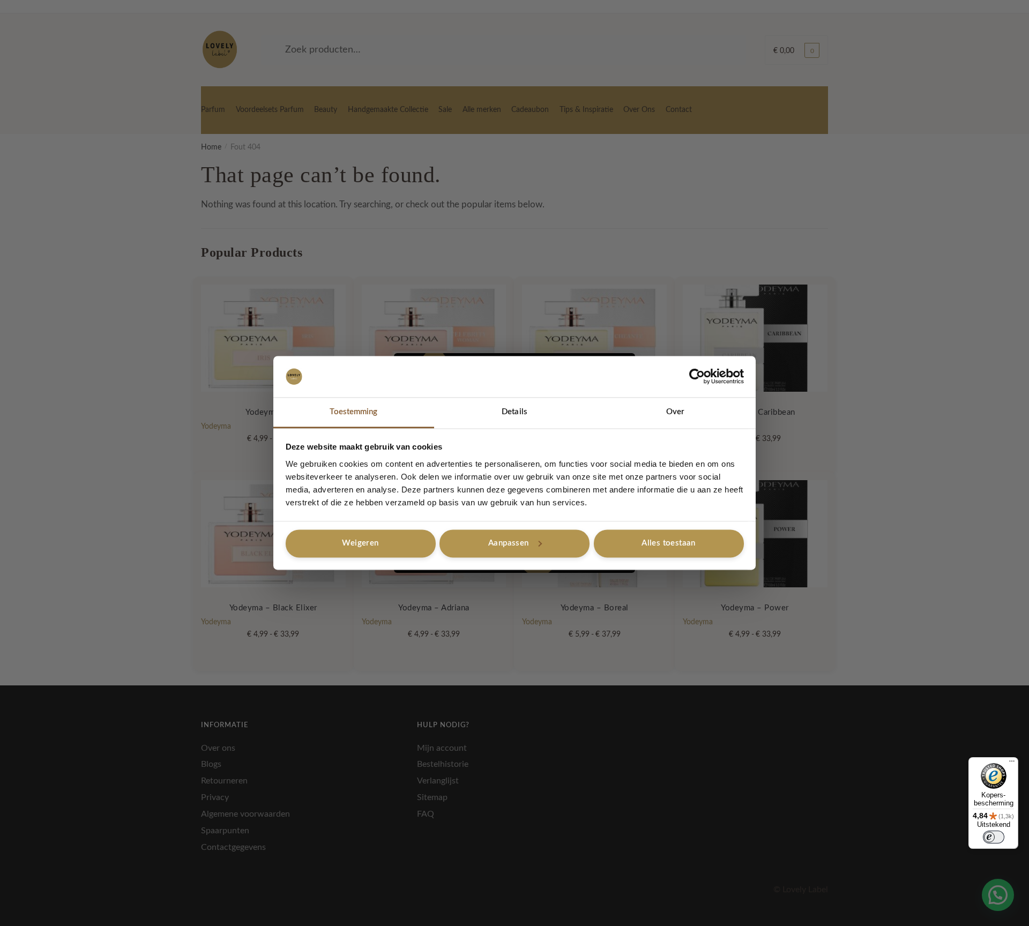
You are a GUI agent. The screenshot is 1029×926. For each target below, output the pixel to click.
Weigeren (360, 543)
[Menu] (1011, 763)
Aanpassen (508, 543)
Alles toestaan (669, 543)
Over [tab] (675, 412)
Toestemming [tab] (353, 412)
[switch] (993, 837)
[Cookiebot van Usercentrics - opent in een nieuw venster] (697, 377)
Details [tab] (514, 412)
